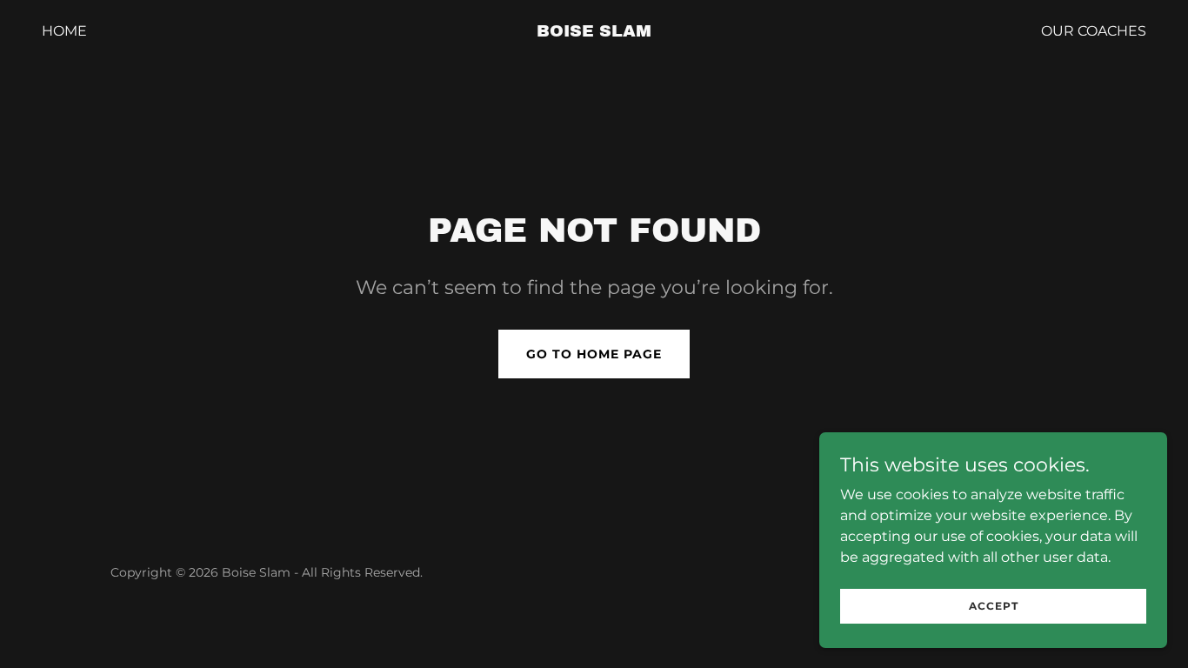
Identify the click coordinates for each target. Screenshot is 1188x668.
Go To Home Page (594, 354)
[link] (594, 31)
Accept (993, 605)
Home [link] (64, 31)
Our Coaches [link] (1093, 31)
